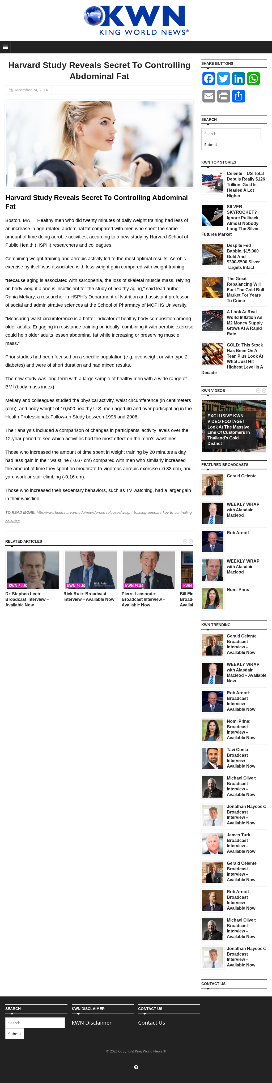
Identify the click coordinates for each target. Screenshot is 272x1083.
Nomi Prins (238, 589)
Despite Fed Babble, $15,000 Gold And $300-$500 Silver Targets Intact (243, 256)
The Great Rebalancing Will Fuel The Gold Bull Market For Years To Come (245, 289)
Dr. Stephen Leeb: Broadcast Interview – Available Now (27, 599)
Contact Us (151, 1022)
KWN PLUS (18, 585)
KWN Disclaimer (92, 1022)
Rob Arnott (238, 532)
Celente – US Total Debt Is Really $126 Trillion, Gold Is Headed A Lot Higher (246, 184)
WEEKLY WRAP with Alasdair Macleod (243, 510)
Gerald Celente (242, 476)
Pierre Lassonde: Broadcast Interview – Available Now (143, 599)
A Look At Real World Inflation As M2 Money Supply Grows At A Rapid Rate (245, 323)
